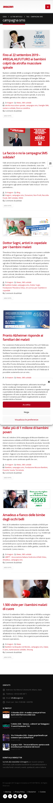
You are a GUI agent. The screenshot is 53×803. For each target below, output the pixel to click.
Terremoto (19, 470)
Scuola (12, 470)
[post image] (26, 39)
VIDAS (21, 198)
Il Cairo (5, 649)
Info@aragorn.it (17, 698)
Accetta (26, 404)
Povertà (6, 470)
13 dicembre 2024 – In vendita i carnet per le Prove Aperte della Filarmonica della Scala (28, 713)
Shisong (30, 649)
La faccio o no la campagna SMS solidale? (25, 155)
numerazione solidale (17, 649)
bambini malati (11, 285)
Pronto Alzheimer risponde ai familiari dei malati (23, 337)
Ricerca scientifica (23, 108)
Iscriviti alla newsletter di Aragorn (15, 762)
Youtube (15, 796)
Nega (26, 412)
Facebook (5, 796)
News (19, 103)
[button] (49, 381)
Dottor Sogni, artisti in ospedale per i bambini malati (24, 245)
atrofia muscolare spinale (15, 105)
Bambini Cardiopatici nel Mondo (17, 647)
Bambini (8, 467)
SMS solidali (26, 103)
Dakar (46, 647)
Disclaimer (32, 792)
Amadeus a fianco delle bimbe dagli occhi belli (24, 517)
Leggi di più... (8, 116)
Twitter (10, 796)
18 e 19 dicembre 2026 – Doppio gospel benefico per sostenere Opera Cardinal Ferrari (29, 736)
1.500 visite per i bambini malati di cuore (25, 606)
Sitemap (8, 792)
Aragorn (10, 103)
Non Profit (37, 195)
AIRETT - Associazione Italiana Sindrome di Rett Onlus (25, 557)
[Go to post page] (6, 714)
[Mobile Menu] (47, 7)
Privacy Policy (19, 792)
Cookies (43, 792)
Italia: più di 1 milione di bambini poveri (25, 430)
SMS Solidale (13, 198)
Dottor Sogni (35, 285)
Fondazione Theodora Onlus (14, 288)
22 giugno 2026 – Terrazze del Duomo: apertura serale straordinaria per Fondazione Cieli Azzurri (30, 745)
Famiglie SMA (44, 105)
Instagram (20, 796)
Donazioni (29, 195)
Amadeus (6, 560)
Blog (18, 192)
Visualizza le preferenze (26, 419)
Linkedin (25, 796)
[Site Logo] (8, 7)
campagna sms (32, 105)
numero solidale (9, 108)
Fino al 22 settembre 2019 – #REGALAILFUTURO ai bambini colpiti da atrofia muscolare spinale (24, 61)
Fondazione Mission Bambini (36, 467)
